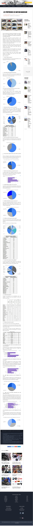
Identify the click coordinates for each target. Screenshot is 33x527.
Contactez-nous (22, 510)
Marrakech (16, 499)
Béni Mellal (5, 499)
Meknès (16, 500)
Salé (27, 498)
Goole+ (16, 446)
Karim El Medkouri (8, 14)
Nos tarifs (21, 508)
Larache (16, 498)
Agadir (6, 497)
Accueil (4, 15)
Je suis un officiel (8, 508)
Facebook (9, 446)
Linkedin (19, 446)
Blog (6, 15)
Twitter (13, 446)
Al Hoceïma (5, 498)
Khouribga (16, 497)
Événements (16, 8)
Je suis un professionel (8, 509)
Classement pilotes (21, 509)
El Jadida (6, 500)
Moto (14, 14)
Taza (27, 500)
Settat (27, 497)
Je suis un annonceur (8, 510)
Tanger (27, 499)
